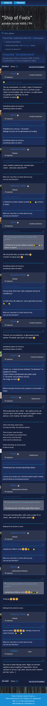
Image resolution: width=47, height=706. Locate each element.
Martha (13, 485)
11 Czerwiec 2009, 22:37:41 (11, 231)
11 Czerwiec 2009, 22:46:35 (11, 330)
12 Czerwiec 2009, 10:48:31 (11, 462)
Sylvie (33, 45)
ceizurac (14, 397)
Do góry (5, 681)
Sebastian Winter (18, 149)
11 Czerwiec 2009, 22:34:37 (11, 160)
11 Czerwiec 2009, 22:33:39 (11, 124)
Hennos (14, 355)
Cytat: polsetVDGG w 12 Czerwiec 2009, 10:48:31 (23, 502)
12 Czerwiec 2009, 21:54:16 (11, 625)
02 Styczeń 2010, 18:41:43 (11, 659)
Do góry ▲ (32, 696)
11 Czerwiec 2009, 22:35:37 (11, 197)
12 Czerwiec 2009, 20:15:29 (11, 496)
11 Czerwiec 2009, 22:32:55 (13, 82)
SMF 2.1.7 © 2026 (18, 701)
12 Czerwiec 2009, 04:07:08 (11, 364)
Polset (13, 454)
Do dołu (5, 66)
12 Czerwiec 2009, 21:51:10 (11, 578)
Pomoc (14, 696)
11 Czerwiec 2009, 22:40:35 (11, 286)
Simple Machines (29, 701)
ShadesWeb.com (29, 703)
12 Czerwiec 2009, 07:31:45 (11, 406)
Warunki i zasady (22, 696)
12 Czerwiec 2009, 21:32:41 (11, 544)
